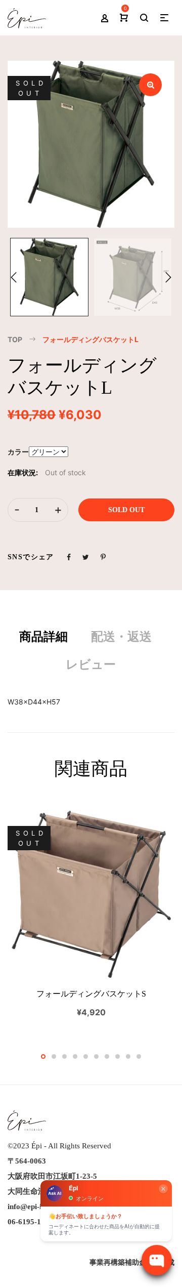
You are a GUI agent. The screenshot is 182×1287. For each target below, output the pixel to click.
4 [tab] (75, 1056)
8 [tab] (117, 1056)
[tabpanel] (91, 914)
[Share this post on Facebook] (69, 557)
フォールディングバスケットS (91, 993)
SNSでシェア (31, 557)
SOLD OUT (126, 510)
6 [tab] (96, 1056)
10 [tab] (138, 1056)
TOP (15, 339)
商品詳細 (43, 636)
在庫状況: (23, 472)
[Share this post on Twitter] (85, 557)
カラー (18, 451)
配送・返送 (121, 636)
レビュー (91, 664)
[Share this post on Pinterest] (103, 557)
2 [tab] (54, 1056)
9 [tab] (128, 1056)
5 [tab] (85, 1056)
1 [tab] (43, 1056)
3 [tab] (64, 1056)
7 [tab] (107, 1056)
